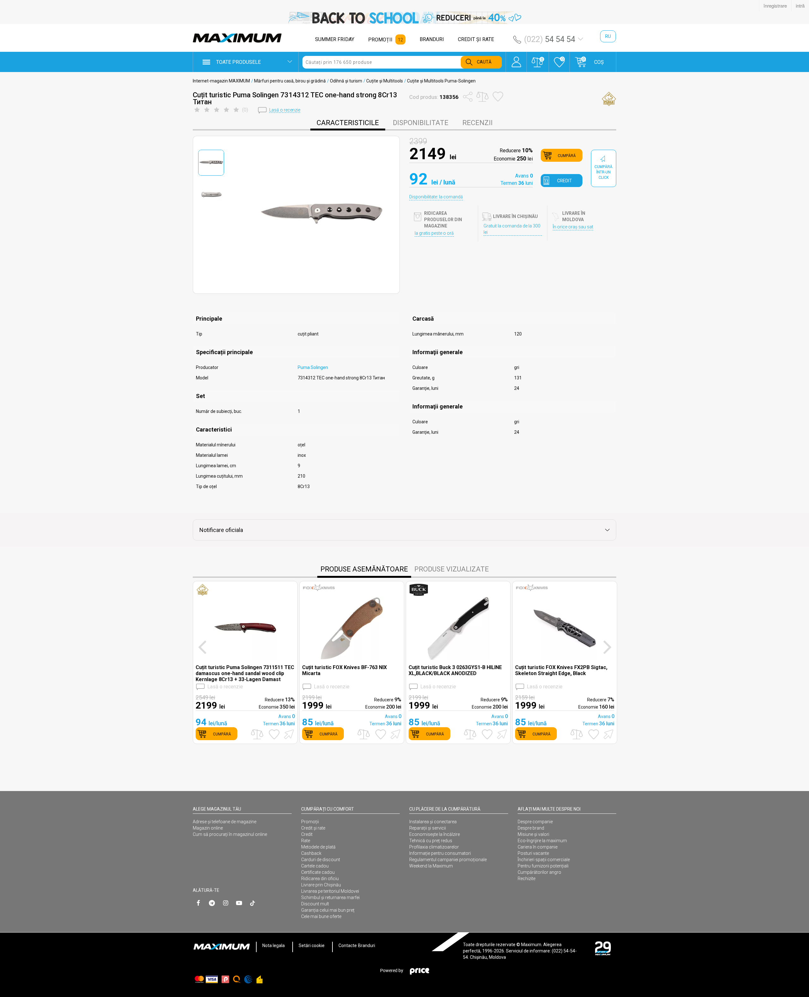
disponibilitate (420, 123)
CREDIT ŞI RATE (476, 39)
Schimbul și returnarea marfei (330, 897)
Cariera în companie (537, 846)
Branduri (366, 945)
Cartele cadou (315, 865)
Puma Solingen (313, 367)
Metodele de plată (318, 846)
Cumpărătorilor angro (539, 872)
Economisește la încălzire (434, 834)
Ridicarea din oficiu (320, 878)
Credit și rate (313, 828)
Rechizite (526, 878)
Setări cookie (312, 945)
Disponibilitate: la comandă (436, 196)
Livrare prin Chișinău (321, 884)
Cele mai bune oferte (321, 916)
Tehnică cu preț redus (430, 840)
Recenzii (477, 123)
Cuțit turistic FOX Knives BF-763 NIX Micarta (344, 670)
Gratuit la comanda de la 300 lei (512, 229)
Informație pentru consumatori (440, 853)
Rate (305, 840)
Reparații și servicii (427, 828)
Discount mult (315, 903)
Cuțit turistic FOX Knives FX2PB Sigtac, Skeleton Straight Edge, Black (561, 670)
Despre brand (531, 828)
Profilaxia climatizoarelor (434, 846)
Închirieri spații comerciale (544, 859)
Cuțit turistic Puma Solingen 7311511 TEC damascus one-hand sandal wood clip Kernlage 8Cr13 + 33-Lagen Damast (245, 673)
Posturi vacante (533, 853)
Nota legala (273, 945)
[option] (404, 17)
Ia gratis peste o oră (434, 233)
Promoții (310, 821)
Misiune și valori (533, 834)
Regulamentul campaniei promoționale (448, 859)
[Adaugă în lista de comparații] (257, 734)
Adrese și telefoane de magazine (224, 821)
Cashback (311, 853)
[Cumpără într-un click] (288, 734)
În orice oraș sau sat (573, 226)
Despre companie (535, 821)
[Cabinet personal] (516, 59)
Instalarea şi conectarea (433, 821)
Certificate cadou (318, 872)
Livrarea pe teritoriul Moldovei (330, 891)
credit (564, 180)
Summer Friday (334, 39)
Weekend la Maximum (431, 865)
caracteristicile (348, 123)
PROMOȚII (380, 40)
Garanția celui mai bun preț (328, 910)
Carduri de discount (320, 859)
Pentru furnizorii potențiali (543, 865)
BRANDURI (432, 39)
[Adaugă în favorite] (274, 734)
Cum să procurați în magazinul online (230, 834)
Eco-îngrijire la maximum (542, 840)
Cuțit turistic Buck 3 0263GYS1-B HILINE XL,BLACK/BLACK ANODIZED (455, 670)
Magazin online (208, 828)
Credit (307, 834)
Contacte (347, 945)
